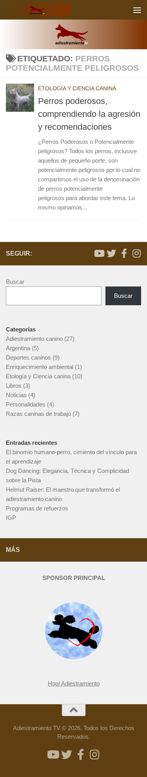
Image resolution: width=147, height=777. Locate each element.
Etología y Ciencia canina (77, 88)
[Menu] (137, 10)
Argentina (18, 348)
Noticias (16, 395)
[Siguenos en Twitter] (111, 253)
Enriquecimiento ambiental (39, 366)
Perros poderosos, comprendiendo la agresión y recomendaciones (89, 114)
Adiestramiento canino (34, 338)
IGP (11, 517)
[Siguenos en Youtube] (98, 253)
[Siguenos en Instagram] (136, 253)
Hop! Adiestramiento (74, 683)
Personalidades (25, 404)
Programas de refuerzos (37, 508)
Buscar (15, 281)
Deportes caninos (28, 357)
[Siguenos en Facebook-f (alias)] (124, 253)
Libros (14, 385)
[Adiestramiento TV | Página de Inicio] (49, 9)
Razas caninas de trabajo (38, 413)
